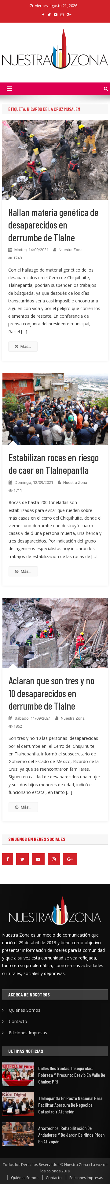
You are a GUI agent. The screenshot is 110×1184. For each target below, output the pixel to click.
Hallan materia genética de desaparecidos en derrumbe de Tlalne (53, 224)
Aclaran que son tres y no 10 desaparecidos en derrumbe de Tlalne (51, 692)
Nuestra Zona (70, 249)
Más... (25, 346)
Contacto (18, 1021)
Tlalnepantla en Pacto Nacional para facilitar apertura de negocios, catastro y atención (70, 1104)
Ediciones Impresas (28, 1033)
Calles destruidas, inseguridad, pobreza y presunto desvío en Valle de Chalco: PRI (71, 1074)
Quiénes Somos (24, 1010)
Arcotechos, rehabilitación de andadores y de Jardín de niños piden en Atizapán (71, 1134)
